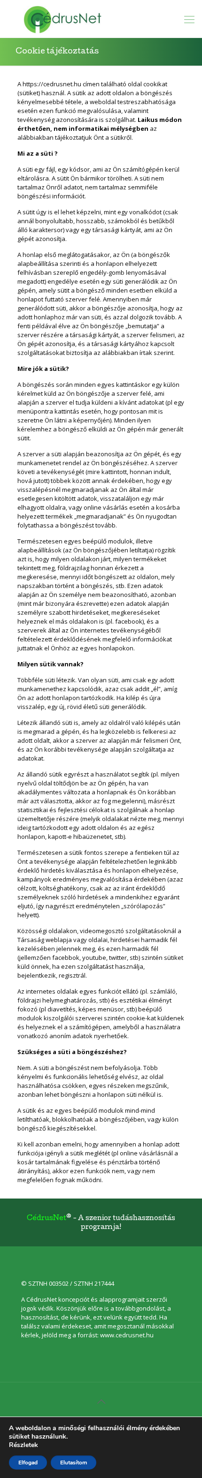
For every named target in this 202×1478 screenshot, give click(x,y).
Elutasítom (73, 1462)
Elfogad (28, 1462)
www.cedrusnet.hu (127, 1335)
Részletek (23, 1445)
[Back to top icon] (101, 1401)
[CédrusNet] (101, 19)
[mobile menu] (189, 19)
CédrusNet (46, 1218)
